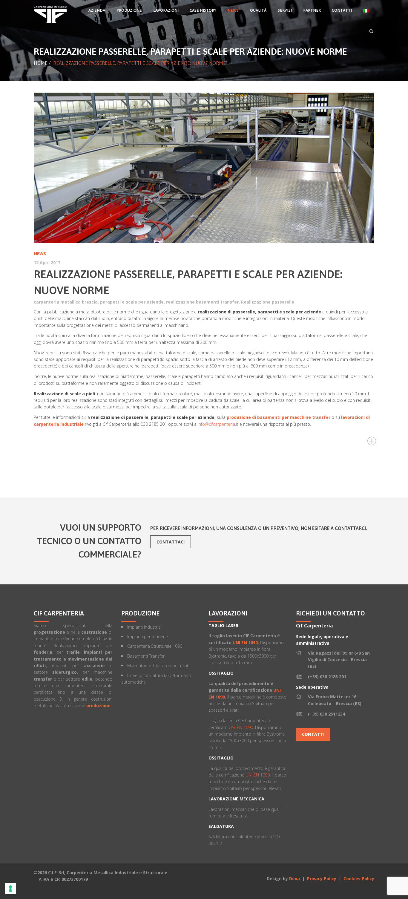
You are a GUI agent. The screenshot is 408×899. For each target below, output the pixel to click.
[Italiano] (366, 10)
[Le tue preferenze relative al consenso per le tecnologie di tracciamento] (10, 888)
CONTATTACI (171, 542)
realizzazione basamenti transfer (202, 302)
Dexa (294, 878)
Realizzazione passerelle (267, 302)
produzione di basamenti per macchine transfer (278, 417)
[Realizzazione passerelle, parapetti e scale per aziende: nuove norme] (204, 168)
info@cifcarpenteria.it (218, 424)
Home (40, 63)
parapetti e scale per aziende (132, 302)
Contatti (313, 734)
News (40, 253)
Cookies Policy (358, 878)
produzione (98, 705)
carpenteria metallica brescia (66, 302)
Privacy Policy (322, 878)
